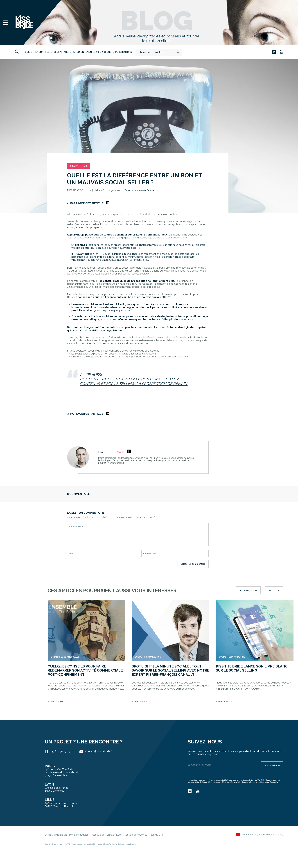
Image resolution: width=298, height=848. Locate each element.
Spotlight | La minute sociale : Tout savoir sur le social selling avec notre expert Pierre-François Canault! (170, 670)
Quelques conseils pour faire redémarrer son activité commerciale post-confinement (85, 670)
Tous (26, 52)
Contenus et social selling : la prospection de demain (133, 383)
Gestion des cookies (135, 834)
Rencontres (41, 52)
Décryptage (61, 52)
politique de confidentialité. (268, 782)
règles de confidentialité (85, 844)
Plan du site (156, 834)
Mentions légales (78, 834)
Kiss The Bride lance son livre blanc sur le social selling (251, 668)
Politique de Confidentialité (106, 834)
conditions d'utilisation (108, 844)
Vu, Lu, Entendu (82, 52)
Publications (123, 52)
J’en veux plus (248, 590)
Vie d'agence (103, 52)
